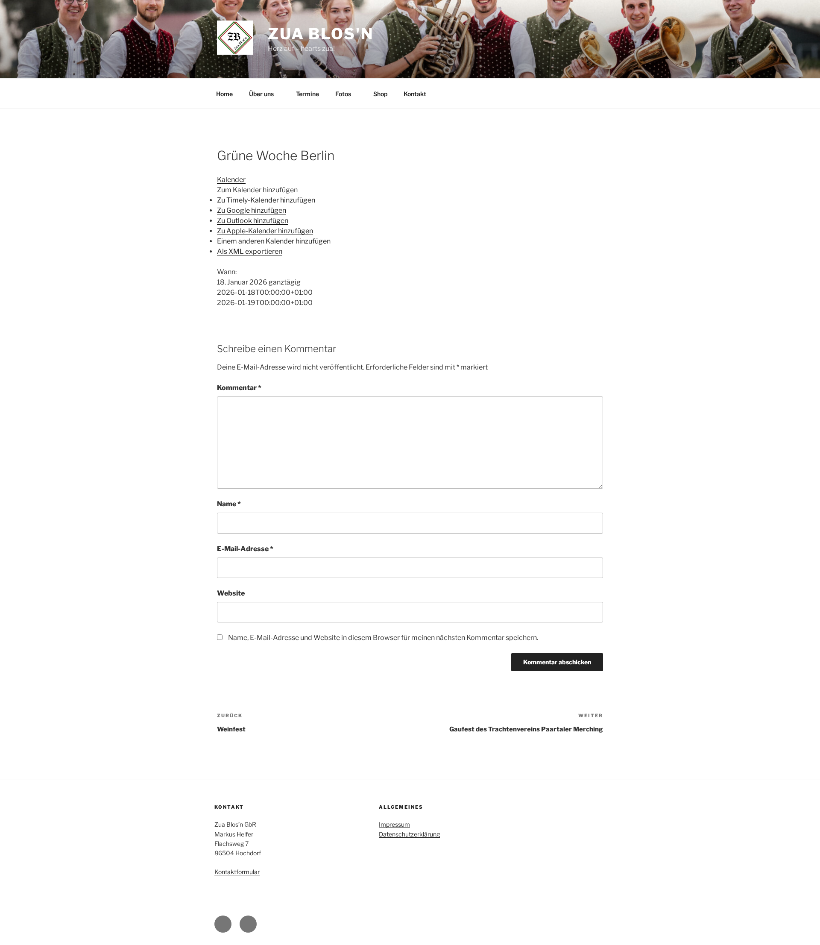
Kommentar (239, 388)
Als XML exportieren (249, 251)
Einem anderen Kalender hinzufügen (274, 241)
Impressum (394, 824)
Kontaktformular (237, 871)
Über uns (261, 93)
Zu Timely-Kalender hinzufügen (266, 200)
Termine (307, 93)
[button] (257, 190)
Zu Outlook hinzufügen (252, 221)
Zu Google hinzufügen (251, 210)
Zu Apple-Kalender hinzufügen (265, 231)
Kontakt (415, 93)
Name (229, 504)
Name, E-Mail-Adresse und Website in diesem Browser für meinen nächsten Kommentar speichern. (383, 638)
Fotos (343, 93)
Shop (380, 93)
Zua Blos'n (321, 33)
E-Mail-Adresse (245, 549)
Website (231, 593)
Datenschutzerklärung (409, 834)
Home (224, 93)
